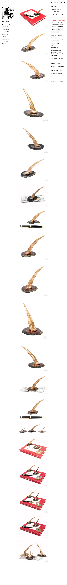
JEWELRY (5, 34)
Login (61, 2)
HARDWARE (5, 29)
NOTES (59, 29)
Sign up (56, 2)
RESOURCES (6, 31)
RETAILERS (5, 39)
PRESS (4, 36)
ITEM (53, 29)
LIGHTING (5, 26)
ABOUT (4, 44)
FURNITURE (5, 22)
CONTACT (5, 41)
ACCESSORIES (6, 24)
